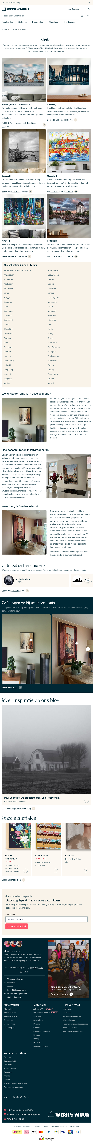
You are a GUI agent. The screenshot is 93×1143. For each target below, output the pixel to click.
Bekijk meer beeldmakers (13, 590)
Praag (50, 333)
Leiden (51, 279)
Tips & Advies (69, 22)
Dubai (6, 324)
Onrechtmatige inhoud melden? (55, 1126)
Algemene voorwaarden (23, 1126)
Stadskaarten (53, 356)
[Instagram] (13, 1097)
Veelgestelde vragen (16, 979)
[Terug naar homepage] (16, 9)
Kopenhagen (53, 270)
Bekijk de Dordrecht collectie (14, 191)
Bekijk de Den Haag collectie (60, 120)
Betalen (10, 986)
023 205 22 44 (36, 967)
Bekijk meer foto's (9, 687)
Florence (7, 338)
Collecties (22, 22)
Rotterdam (52, 241)
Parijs (50, 329)
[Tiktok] (29, 1097)
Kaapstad (8, 378)
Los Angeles (53, 297)
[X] (25, 1097)
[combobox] (41, 16)
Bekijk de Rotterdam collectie (60, 256)
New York (6, 241)
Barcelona (8, 288)
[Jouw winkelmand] (89, 9)
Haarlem (7, 351)
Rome (50, 338)
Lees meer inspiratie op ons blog (16, 808)
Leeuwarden (53, 275)
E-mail (25, 972)
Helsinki (7, 365)
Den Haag (51, 104)
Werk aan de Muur (15, 1053)
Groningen (8, 347)
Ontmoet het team (59, 994)
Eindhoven (8, 333)
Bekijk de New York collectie (14, 256)
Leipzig (51, 284)
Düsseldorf (8, 329)
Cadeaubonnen (14, 997)
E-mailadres (10, 914)
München (52, 311)
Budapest (8, 302)
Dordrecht (6, 176)
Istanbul (7, 374)
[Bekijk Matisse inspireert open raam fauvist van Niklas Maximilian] (76, 643)
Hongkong (8, 369)
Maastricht (52, 176)
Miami (50, 306)
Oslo (50, 324)
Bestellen (11, 983)
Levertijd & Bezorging (16, 990)
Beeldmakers (38, 22)
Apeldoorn (8, 284)
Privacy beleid (74, 1126)
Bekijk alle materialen (11, 880)
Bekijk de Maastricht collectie (60, 191)
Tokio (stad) (53, 374)
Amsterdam (9, 275)
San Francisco (54, 347)
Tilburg (51, 369)
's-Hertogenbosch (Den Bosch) (16, 104)
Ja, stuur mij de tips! (16, 926)
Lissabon (52, 288)
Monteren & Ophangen (17, 993)
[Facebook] (21, 1097)
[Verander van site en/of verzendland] (89, 2)
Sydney (51, 365)
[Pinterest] (17, 1097)
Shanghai (52, 351)
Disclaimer (38, 1126)
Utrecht (51, 378)
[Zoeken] (88, 15)
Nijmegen (52, 320)
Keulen (7, 383)
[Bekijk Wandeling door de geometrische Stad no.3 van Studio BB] (30, 640)
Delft (6, 306)
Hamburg (8, 356)
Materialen (53, 22)
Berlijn (6, 293)
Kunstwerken (7, 22)
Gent (6, 342)
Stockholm (52, 360)
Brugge (7, 297)
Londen (51, 293)
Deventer (8, 315)
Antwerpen (8, 279)
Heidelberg (9, 360)
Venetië (51, 383)
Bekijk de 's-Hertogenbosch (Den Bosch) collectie (19, 125)
